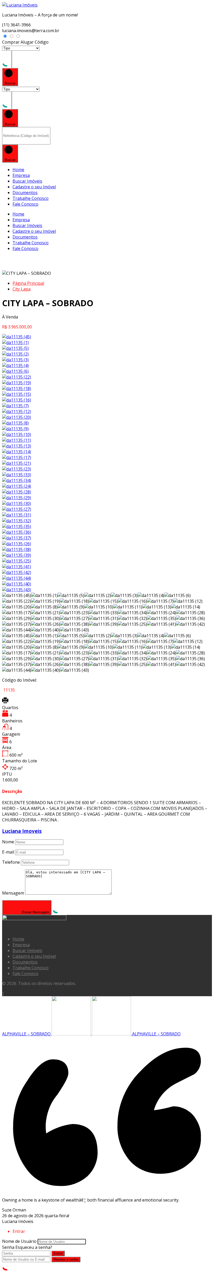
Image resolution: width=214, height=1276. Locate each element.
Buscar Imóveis (27, 181)
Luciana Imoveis (22, 831)
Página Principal (28, 283)
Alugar (27, 42)
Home (18, 169)
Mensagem (13, 893)
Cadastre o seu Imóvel (34, 187)
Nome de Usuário (19, 1241)
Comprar (11, 42)
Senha (8, 1247)
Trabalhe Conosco (31, 198)
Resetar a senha (66, 1259)
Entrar (58, 1253)
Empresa (21, 175)
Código (42, 42)
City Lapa (22, 289)
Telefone (11, 862)
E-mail (8, 852)
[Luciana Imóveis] (20, 5)
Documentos (25, 192)
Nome (8, 842)
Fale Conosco (25, 204)
